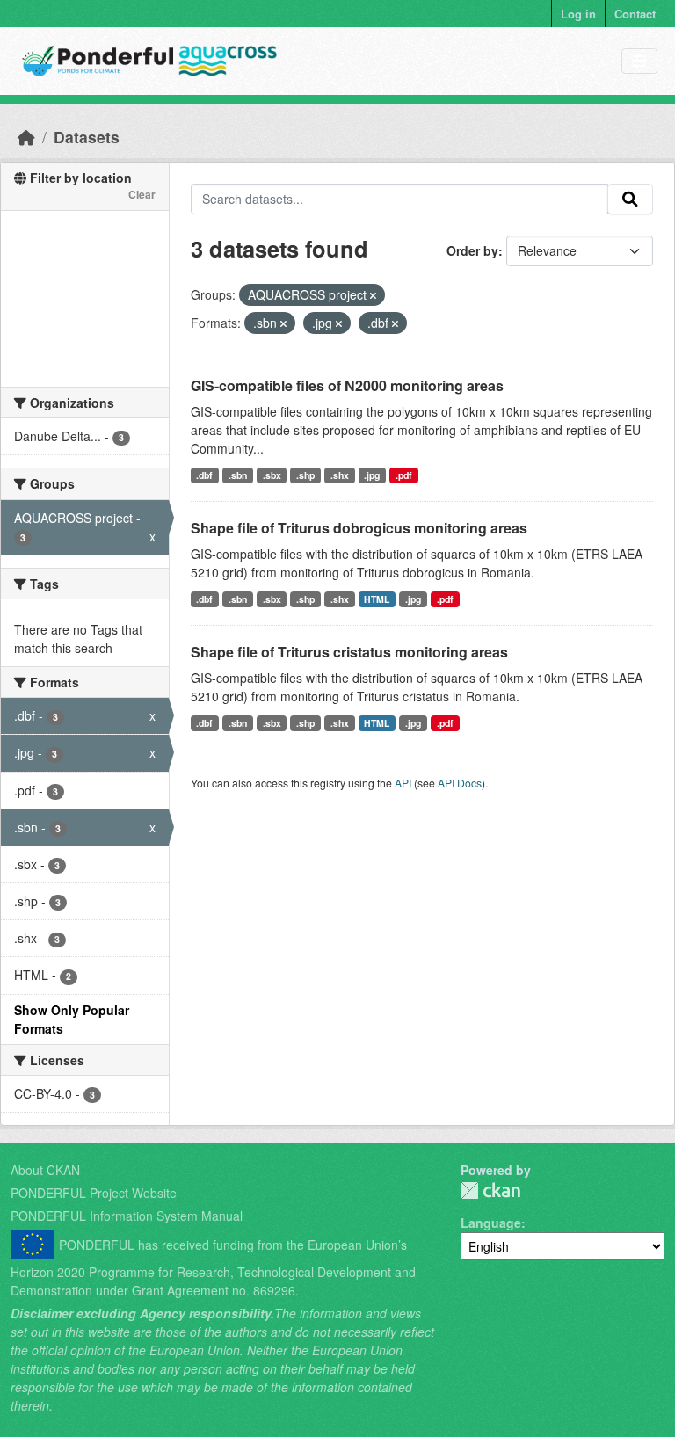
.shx (339, 475)
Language (491, 1222)
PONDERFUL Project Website (94, 1192)
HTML (376, 599)
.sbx (272, 475)
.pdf (404, 475)
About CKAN (45, 1170)
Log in (578, 13)
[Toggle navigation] (639, 61)
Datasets (87, 137)
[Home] (26, 137)
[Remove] (373, 295)
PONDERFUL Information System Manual (127, 1215)
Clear (142, 194)
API (403, 782)
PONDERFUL (490, 1190)
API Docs (460, 782)
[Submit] (630, 199)
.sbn (238, 475)
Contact (635, 13)
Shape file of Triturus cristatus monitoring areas (349, 652)
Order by (472, 250)
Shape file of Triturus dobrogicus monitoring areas (359, 528)
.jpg (372, 475)
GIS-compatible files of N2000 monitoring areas (347, 385)
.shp (305, 475)
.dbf (204, 475)
